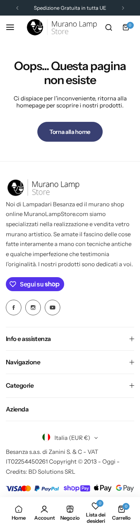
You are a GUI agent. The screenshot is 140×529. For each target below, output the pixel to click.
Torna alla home (70, 131)
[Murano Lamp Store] (62, 27)
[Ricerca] (108, 27)
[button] (17, 8)
